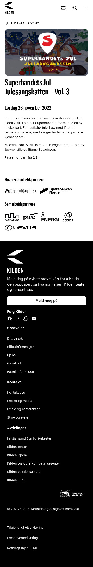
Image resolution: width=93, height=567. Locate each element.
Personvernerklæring (22, 538)
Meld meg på (46, 301)
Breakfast (72, 509)
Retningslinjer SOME (22, 548)
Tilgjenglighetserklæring (25, 527)
